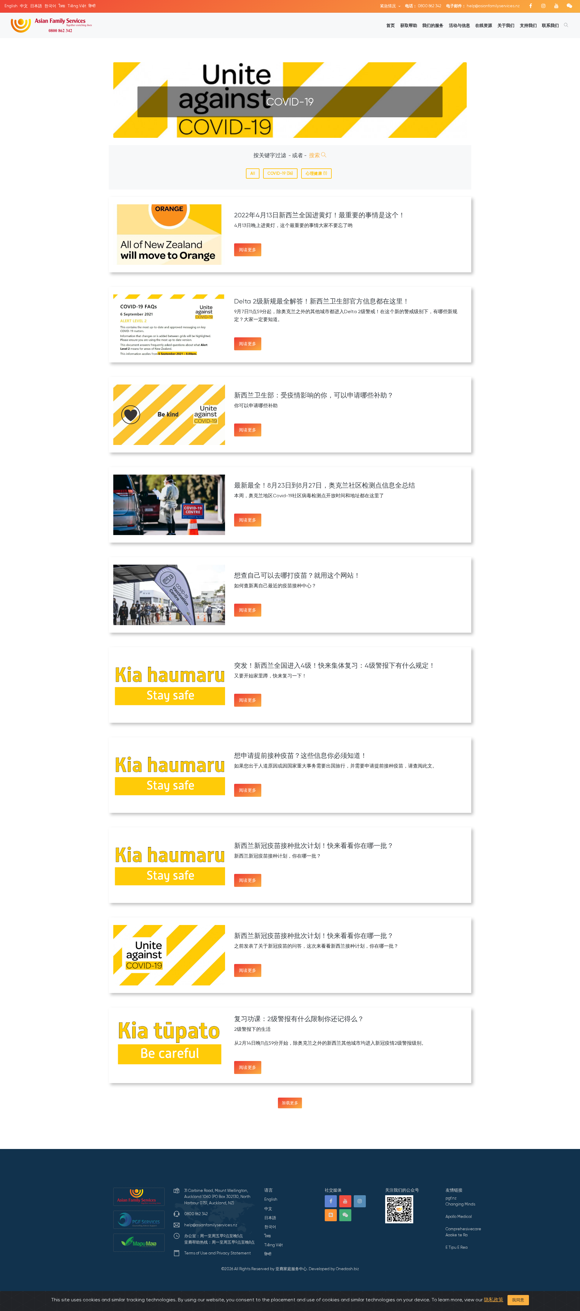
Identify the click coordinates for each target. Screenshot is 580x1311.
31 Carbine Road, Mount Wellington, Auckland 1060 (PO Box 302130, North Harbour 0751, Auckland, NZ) (217, 1196)
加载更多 (290, 1103)
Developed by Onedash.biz (334, 1269)
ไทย (62, 6)
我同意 (518, 1300)
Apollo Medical (459, 1216)
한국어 (50, 6)
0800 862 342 (423, 6)
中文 (24, 6)
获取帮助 (408, 25)
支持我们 (528, 25)
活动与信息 (459, 25)
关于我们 (506, 25)
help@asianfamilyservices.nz (483, 6)
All (252, 173)
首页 (390, 25)
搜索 (315, 155)
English (11, 6)
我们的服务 (432, 25)
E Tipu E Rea (457, 1247)
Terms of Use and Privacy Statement (217, 1253)
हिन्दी (92, 6)
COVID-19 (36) (280, 173)
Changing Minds (460, 1204)
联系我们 (550, 25)
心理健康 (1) (316, 173)
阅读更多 (247, 249)
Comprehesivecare (463, 1229)
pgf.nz (451, 1198)
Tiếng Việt (77, 6)
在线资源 (483, 25)
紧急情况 (388, 6)
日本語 (36, 6)
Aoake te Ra (457, 1235)
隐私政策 (493, 1300)
